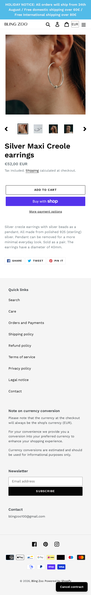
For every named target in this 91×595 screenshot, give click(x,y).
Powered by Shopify (58, 581)
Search (14, 300)
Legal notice (18, 380)
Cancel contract (71, 586)
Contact (15, 391)
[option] (22, 129)
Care (12, 311)
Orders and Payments (26, 323)
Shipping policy (20, 334)
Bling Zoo (37, 581)
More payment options (45, 211)
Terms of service (21, 357)
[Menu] (83, 24)
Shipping (32, 170)
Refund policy (19, 346)
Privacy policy (19, 368)
